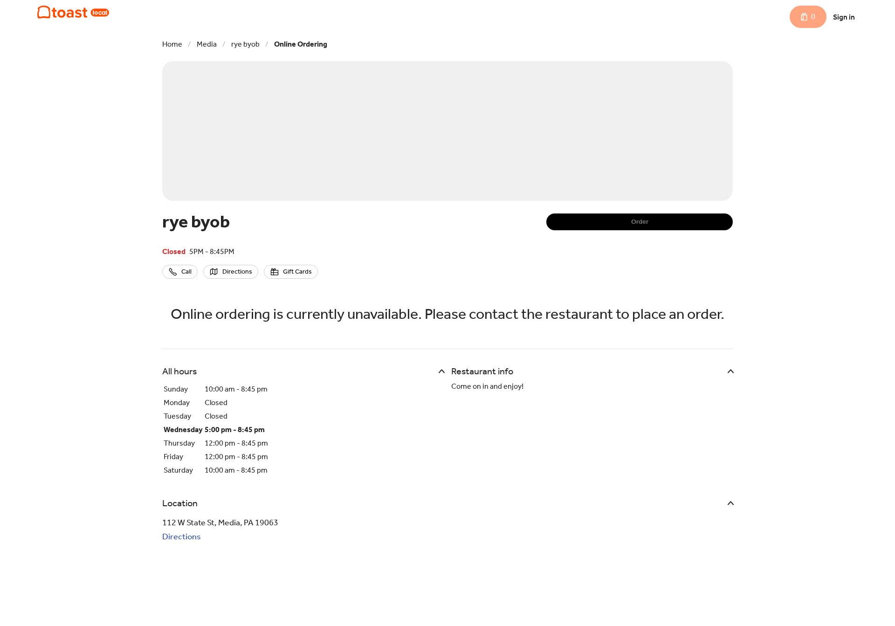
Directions (181, 536)
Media (207, 44)
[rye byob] (73, 12)
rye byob (245, 44)
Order (639, 222)
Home (172, 44)
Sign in (844, 17)
